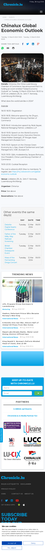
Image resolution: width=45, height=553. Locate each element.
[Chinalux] (32, 458)
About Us (28, 494)
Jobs (3, 494)
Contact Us (17, 494)
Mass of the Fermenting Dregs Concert (11, 260)
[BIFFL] (12, 425)
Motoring (6, 309)
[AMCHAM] (12, 442)
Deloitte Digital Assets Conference (10, 227)
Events (11, 17)
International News (10, 318)
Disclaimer (26, 484)
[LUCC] (32, 441)
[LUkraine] (32, 428)
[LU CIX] (12, 455)
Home (4, 17)
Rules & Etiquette (10, 484)
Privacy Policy (8, 489)
